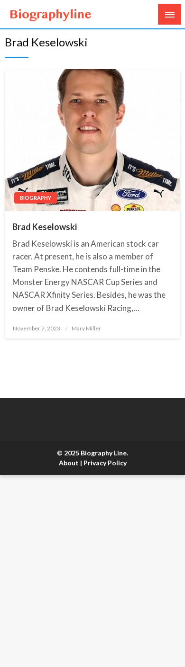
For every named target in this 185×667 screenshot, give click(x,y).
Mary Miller (86, 328)
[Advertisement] (92, 571)
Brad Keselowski (44, 227)
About (69, 463)
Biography (35, 198)
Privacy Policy (105, 463)
